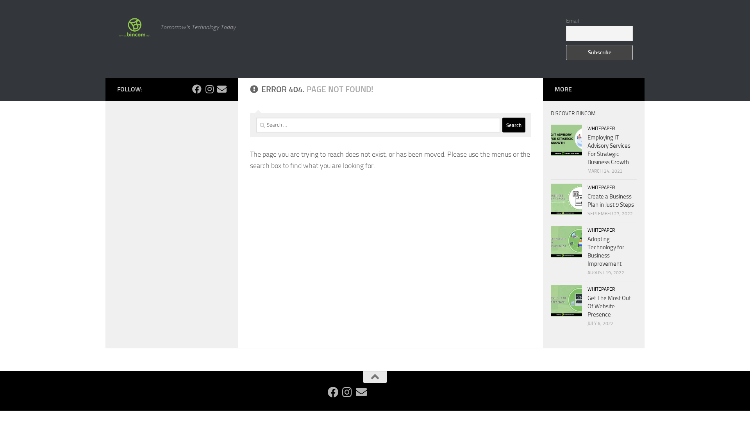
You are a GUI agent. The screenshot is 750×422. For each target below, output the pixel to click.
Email (572, 21)
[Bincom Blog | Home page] (134, 27)
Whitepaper (601, 128)
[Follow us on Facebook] (197, 89)
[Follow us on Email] (222, 89)
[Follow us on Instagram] (209, 89)
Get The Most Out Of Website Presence (609, 306)
